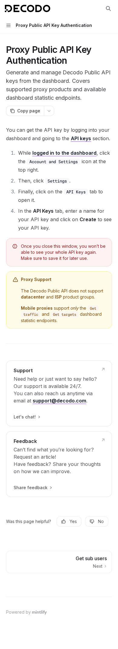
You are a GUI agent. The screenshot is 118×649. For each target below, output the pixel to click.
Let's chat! (25, 416)
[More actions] (49, 111)
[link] (59, 393)
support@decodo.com (59, 401)
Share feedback (31, 487)
